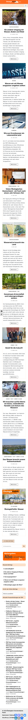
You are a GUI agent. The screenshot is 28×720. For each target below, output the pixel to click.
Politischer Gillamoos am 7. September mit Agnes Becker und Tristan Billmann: (14, 612)
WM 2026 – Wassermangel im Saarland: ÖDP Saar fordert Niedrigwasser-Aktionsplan (15, 668)
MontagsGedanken (14, 26)
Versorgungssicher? (10, 577)
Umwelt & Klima (18, 398)
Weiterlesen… (14, 58)
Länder (12, 345)
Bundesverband (12, 186)
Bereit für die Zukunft (14, 348)
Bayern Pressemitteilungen (17, 616)
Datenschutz (13, 715)
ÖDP (18, 186)
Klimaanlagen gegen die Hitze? (13, 585)
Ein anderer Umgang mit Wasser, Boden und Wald (14, 31)
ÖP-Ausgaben (14, 506)
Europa (8, 398)
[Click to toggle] (25, 5)
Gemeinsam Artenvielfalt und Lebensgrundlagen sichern (14, 296)
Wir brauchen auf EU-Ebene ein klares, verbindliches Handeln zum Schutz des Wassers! (14, 405)
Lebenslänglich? (9, 568)
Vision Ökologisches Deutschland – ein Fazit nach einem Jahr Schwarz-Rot (14, 191)
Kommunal (14, 130)
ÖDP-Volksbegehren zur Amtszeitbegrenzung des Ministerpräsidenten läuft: (13, 688)
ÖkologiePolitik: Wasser (14, 509)
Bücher (14, 80)
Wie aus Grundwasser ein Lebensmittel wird (14, 134)
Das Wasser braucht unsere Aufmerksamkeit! (14, 460)
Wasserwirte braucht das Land (14, 243)
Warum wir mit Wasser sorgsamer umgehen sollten (14, 84)
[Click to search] (24, 546)
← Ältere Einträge (8, 541)
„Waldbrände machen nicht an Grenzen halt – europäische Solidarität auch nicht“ (14, 657)
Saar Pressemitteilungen (16, 637)
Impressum (5, 715)
